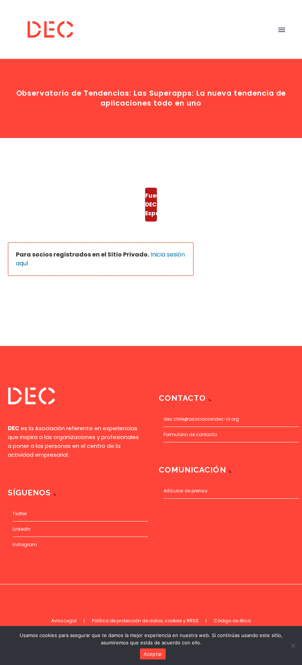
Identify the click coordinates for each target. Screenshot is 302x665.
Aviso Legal (64, 621)
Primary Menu (281, 29)
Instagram (25, 544)
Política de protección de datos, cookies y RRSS (145, 621)
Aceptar (153, 654)
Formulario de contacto (190, 434)
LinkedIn (22, 529)
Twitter (20, 513)
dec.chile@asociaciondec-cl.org (201, 419)
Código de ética (232, 621)
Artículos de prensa (185, 491)
